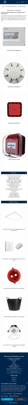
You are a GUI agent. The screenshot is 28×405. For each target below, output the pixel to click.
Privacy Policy (19, 391)
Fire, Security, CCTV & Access (11, 6)
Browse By (13, 173)
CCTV (14, 191)
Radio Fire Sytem (14, 186)
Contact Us (14, 381)
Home (3, 6)
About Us (14, 379)
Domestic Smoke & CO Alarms (14, 175)
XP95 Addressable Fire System (14, 182)
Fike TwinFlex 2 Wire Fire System (14, 181)
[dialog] (14, 393)
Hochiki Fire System (14, 183)
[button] (14, 402)
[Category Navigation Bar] (26, 2)
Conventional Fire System (14, 177)
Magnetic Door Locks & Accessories (14, 189)
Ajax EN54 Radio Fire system (14, 185)
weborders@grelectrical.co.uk (15, 368)
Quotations (14, 377)
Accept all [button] (7, 399)
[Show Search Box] (19, 2)
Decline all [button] (20, 399)
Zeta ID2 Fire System (22, 6)
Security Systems (14, 193)
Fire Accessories (14, 187)
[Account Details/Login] (17, 2)
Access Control (14, 190)
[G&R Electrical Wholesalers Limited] (4, 2)
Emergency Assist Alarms (14, 197)
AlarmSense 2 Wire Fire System (14, 179)
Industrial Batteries (14, 195)
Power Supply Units (14, 194)
